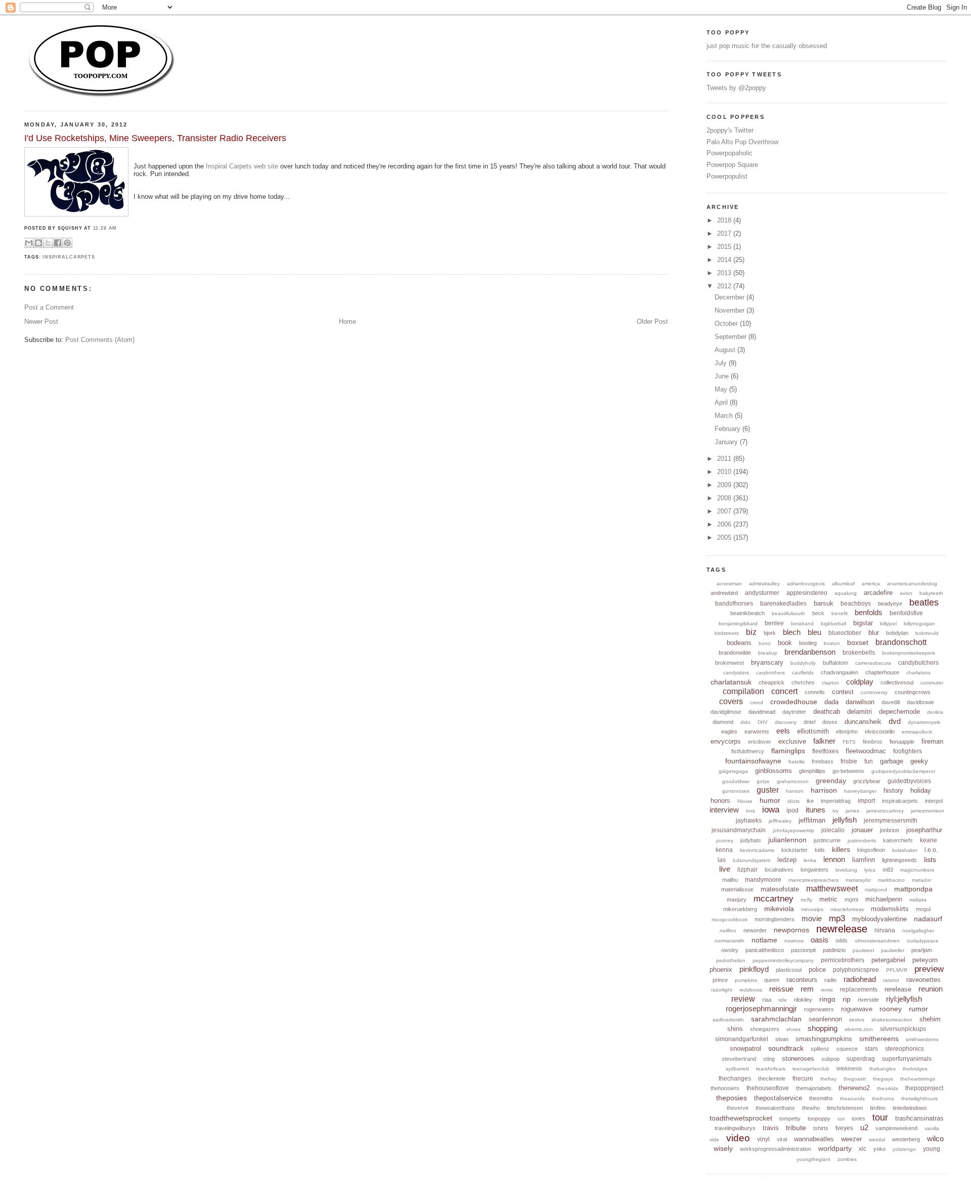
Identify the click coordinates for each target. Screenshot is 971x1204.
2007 (725, 511)
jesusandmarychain (739, 830)
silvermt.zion (859, 1029)
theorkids (887, 1088)
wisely (723, 1148)
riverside (868, 1000)
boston (832, 643)
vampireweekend (896, 1128)
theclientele (771, 1079)
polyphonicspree (856, 969)
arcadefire (878, 592)
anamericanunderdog (912, 583)
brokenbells (859, 652)
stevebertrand (739, 1059)
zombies (847, 1159)
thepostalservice (778, 1098)
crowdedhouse (793, 702)
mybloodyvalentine (879, 919)
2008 (725, 498)
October (727, 323)
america (871, 583)
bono (765, 643)
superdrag (861, 1058)
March (725, 415)
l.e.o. (931, 849)
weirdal (877, 1139)
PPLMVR (896, 970)
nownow (794, 940)
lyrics (869, 870)
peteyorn (925, 960)
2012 (725, 286)
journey (724, 840)
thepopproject (924, 1088)
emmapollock (917, 732)
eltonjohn (847, 731)
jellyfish (844, 819)
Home (347, 321)
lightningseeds (899, 860)
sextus (856, 1019)
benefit (839, 613)
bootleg (808, 643)
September (731, 336)
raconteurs (801, 979)
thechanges (735, 1078)
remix (827, 990)
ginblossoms (773, 771)
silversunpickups (903, 1029)
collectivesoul (896, 682)
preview (929, 969)
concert (784, 691)
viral (782, 1139)
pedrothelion (730, 960)
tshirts (820, 1128)
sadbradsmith (728, 1019)
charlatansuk (731, 682)
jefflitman (812, 820)
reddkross (750, 990)
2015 (725, 246)
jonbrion (889, 830)
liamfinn (863, 860)
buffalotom (835, 663)
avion (906, 593)
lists (930, 859)
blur (873, 632)
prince (720, 980)
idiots (793, 801)
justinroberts (862, 840)
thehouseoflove (767, 1088)
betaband (802, 623)
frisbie (849, 761)
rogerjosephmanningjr (761, 1008)
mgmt (851, 899)
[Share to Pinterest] (67, 243)
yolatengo (904, 1149)
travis (771, 1128)
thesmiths (821, 1098)
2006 (725, 524)
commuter (931, 682)
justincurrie (827, 840)
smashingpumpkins (824, 1039)
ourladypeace (923, 940)
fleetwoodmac (866, 751)
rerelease (898, 989)
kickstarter (794, 850)
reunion (930, 988)
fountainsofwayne (753, 761)
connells (815, 692)
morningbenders (775, 919)
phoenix (721, 969)
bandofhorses (734, 603)
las (722, 860)
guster (768, 790)
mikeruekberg (740, 909)
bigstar (863, 623)
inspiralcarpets (68, 257)
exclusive (792, 741)
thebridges (915, 1068)
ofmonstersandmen (877, 940)
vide (714, 1139)
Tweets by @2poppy (736, 88)
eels (783, 730)
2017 (725, 233)
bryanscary (767, 662)
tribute (796, 1128)
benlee (774, 623)
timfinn (878, 1108)
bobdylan (897, 633)
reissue (781, 988)
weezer (851, 1139)
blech (792, 632)
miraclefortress (847, 909)
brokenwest (729, 663)
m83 (887, 870)
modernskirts (890, 909)
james (852, 810)
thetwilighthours (919, 1098)
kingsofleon (871, 850)
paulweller (892, 950)
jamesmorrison (927, 810)
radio (830, 980)
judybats (750, 840)
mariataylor (858, 880)
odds (841, 940)
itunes (815, 809)
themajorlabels (813, 1088)
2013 (725, 273)
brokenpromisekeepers (908, 653)
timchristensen (845, 1108)
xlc (862, 1148)
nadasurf (928, 919)
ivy (835, 810)
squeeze (847, 1049)
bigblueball (833, 623)
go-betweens (848, 771)
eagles (729, 731)
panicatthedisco (764, 950)
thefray (828, 1079)
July (722, 363)
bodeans (739, 643)
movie (812, 918)
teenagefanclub (810, 1068)
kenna (724, 849)
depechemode (899, 711)
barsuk (823, 603)
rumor (918, 1009)
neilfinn (728, 930)
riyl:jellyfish (904, 999)
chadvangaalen (839, 672)
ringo (827, 999)
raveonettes (923, 979)
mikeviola (779, 909)
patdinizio (834, 950)
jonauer (862, 830)
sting (769, 1059)
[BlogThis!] (38, 243)
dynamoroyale (924, 722)
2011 (725, 458)
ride (782, 1000)
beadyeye (890, 603)
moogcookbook (729, 919)
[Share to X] (48, 243)
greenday (831, 781)
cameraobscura (873, 663)
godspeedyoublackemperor (903, 771)
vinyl (763, 1139)
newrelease (841, 928)
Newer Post (41, 321)
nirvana (884, 930)
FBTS (849, 742)
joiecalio (833, 830)
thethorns (883, 1098)
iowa (770, 809)
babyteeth (931, 593)
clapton (830, 682)
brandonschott (900, 642)
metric (828, 899)
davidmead (761, 712)
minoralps (812, 909)
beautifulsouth (788, 613)
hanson (795, 791)
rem (807, 988)
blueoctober (844, 632)
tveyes (844, 1128)
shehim (930, 1019)
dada (831, 702)
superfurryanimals (907, 1058)
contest (843, 692)
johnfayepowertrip (793, 830)
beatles (924, 602)
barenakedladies (783, 603)
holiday (920, 790)
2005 (725, 537)
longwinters (814, 870)
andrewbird (724, 593)
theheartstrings (917, 1079)
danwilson (860, 702)
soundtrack (786, 1048)
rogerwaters (819, 1009)
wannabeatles (814, 1139)
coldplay (859, 681)
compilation (743, 691)
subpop (830, 1059)
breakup (767, 653)
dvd (895, 721)
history (893, 790)
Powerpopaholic (730, 153)
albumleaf (843, 583)
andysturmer (762, 592)
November (730, 310)
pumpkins (746, 980)
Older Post (652, 321)
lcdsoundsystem (751, 860)
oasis (819, 939)
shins (735, 1029)
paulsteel (863, 950)
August (726, 350)
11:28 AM (105, 228)
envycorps (726, 741)
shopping (822, 1028)
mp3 (837, 918)
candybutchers (918, 662)
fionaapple (902, 742)
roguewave (856, 1009)
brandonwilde (735, 653)
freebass (822, 761)
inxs (750, 810)
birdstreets (727, 633)
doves (829, 722)
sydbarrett (737, 1068)
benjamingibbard (738, 623)
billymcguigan (919, 623)
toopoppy (819, 1118)
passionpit (803, 950)
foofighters (907, 751)
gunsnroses (735, 791)
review (743, 999)
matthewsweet (832, 888)
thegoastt (855, 1079)
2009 (725, 485)
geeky (919, 761)
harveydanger (860, 791)
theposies (731, 1098)
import (866, 800)
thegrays (883, 1079)
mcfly (806, 899)
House (745, 801)
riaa (766, 1000)
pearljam (921, 950)
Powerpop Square (732, 164)
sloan (781, 1039)
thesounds (852, 1098)
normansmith (729, 940)
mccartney (773, 899)
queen (771, 980)
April (722, 402)
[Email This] (29, 243)
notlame (764, 940)
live (724, 869)
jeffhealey (780, 821)
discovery (786, 722)
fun (868, 761)
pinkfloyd (754, 969)
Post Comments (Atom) (100, 339)
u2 (864, 1127)
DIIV (763, 722)
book (785, 643)
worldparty (835, 1148)
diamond (723, 722)
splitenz (820, 1049)
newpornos (791, 930)
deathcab (826, 711)
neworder (755, 930)
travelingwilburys (735, 1128)
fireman (932, 741)
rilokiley (803, 1000)
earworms (756, 731)
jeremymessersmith (890, 820)
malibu (730, 880)
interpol (934, 801)
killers (841, 849)
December (730, 297)
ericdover (759, 742)
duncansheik (863, 721)
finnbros (872, 742)
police (817, 969)
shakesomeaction (891, 1019)
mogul (923, 909)
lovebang (846, 870)
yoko (879, 1149)
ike (810, 801)
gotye (763, 781)
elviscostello (880, 731)
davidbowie (920, 702)
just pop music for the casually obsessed (767, 46)
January (727, 442)
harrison (824, 790)
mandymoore (763, 879)
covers (731, 701)
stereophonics (904, 1048)
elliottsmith (813, 731)
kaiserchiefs (898, 840)
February (728, 429)
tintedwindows (910, 1108)
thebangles (882, 1068)
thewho (811, 1108)
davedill (890, 702)
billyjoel (888, 623)
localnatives (779, 870)
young (931, 1148)
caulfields (803, 672)
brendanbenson (809, 652)
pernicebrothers (842, 960)
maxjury (736, 899)
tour (880, 1117)
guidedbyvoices (909, 781)
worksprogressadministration (775, 1149)
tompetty (790, 1118)
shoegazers (764, 1029)
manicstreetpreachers (813, 880)
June (723, 376)
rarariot (891, 980)
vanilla (931, 1128)
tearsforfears (770, 1068)
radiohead (860, 979)
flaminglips (788, 751)
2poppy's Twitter (730, 130)
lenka (810, 860)
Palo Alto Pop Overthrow (742, 142)
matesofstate (780, 889)
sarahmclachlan (776, 1019)
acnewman (729, 583)
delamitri (859, 711)
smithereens (879, 1039)
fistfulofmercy (747, 751)
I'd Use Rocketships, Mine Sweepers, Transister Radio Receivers (155, 138)
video (738, 1138)
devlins (935, 712)
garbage (891, 761)
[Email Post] (75, 242)
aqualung (845, 593)
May (722, 389)
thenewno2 (854, 1088)
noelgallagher (918, 930)
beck (818, 613)
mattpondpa (913, 889)
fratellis (796, 761)
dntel (809, 722)
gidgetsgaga (733, 771)
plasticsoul (789, 970)
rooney (890, 1009)
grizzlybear (866, 781)
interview (724, 809)
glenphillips (812, 771)
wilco (935, 1138)
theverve (737, 1108)
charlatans (918, 672)
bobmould (927, 633)
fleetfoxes (825, 751)
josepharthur (924, 830)
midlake (918, 899)
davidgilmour (726, 712)
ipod (792, 810)
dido (745, 722)
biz (751, 632)
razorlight (721, 990)
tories (858, 1118)
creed (756, 702)
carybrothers (770, 672)
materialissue (737, 889)
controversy (874, 692)
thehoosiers (725, 1088)
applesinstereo (806, 592)
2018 (725, 220)
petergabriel (888, 960)
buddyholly (803, 663)
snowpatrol (745, 1048)
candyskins (736, 672)
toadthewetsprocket (741, 1118)
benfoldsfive (906, 613)
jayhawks (749, 820)
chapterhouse (882, 672)
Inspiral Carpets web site (242, 166)
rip (847, 999)
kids (820, 850)
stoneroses (798, 1058)
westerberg (906, 1139)
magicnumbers (917, 870)
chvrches (803, 682)
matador (921, 880)
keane (928, 840)
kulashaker (904, 850)
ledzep (787, 860)
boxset (857, 642)
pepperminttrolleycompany (783, 960)
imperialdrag (836, 801)
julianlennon (787, 840)
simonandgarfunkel (741, 1039)
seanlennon (825, 1019)
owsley (729, 950)
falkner (824, 741)
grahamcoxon (793, 781)
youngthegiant (813, 1159)
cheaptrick (771, 682)
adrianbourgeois (806, 583)
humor (770, 800)
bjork (770, 633)
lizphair (747, 869)
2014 (725, 260)
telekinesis (849, 1068)
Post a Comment (49, 307)
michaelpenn (883, 899)
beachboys (856, 603)
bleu (814, 632)
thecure (802, 1078)
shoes (793, 1029)
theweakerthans (775, 1108)
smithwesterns (922, 1039)
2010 (725, 472)
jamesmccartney (885, 810)
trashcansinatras (919, 1118)
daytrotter (794, 712)
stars (871, 1048)
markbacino (891, 880)
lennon (834, 859)
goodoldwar (735, 781)
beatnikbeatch (747, 613)
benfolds (868, 612)
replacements (858, 989)
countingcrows (913, 692)
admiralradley (764, 583)
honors (720, 800)
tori (841, 1119)
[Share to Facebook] (58, 243)
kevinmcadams (757, 850)
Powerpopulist (727, 176)
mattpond (876, 889)
